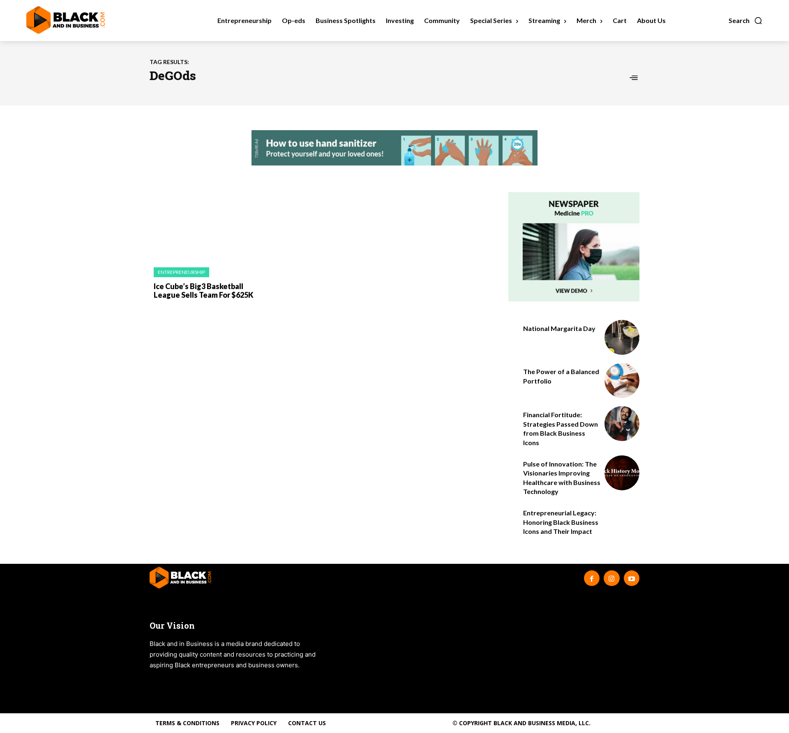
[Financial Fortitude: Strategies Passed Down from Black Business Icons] (621, 423)
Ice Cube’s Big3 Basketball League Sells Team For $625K (204, 291)
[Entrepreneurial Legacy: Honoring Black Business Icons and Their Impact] (621, 521)
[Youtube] (631, 578)
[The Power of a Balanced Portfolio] (621, 380)
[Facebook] (592, 578)
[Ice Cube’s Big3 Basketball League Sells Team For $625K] (205, 225)
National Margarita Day (559, 328)
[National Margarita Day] (621, 337)
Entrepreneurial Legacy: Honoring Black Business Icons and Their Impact (560, 522)
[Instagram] (611, 578)
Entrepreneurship (181, 272)
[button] (746, 20)
